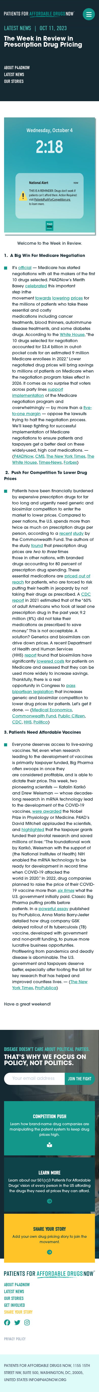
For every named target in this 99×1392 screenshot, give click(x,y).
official (24, 268)
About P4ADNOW (17, 68)
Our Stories (14, 81)
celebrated (36, 286)
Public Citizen (71, 716)
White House (72, 335)
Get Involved (14, 1305)
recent (65, 534)
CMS (39, 457)
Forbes (70, 463)
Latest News (14, 74)
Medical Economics (52, 710)
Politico (41, 722)
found (37, 546)
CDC (17, 722)
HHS (27, 722)
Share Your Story (18, 1312)
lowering (61, 298)
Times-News (50, 463)
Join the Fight (79, 1079)
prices (77, 298)
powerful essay (53, 909)
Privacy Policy (15, 1339)
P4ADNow (23, 457)
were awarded (46, 812)
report (30, 656)
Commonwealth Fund (34, 716)
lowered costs (50, 662)
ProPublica (45, 988)
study (78, 534)
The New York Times (65, 457)
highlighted (33, 830)
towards (43, 298)
